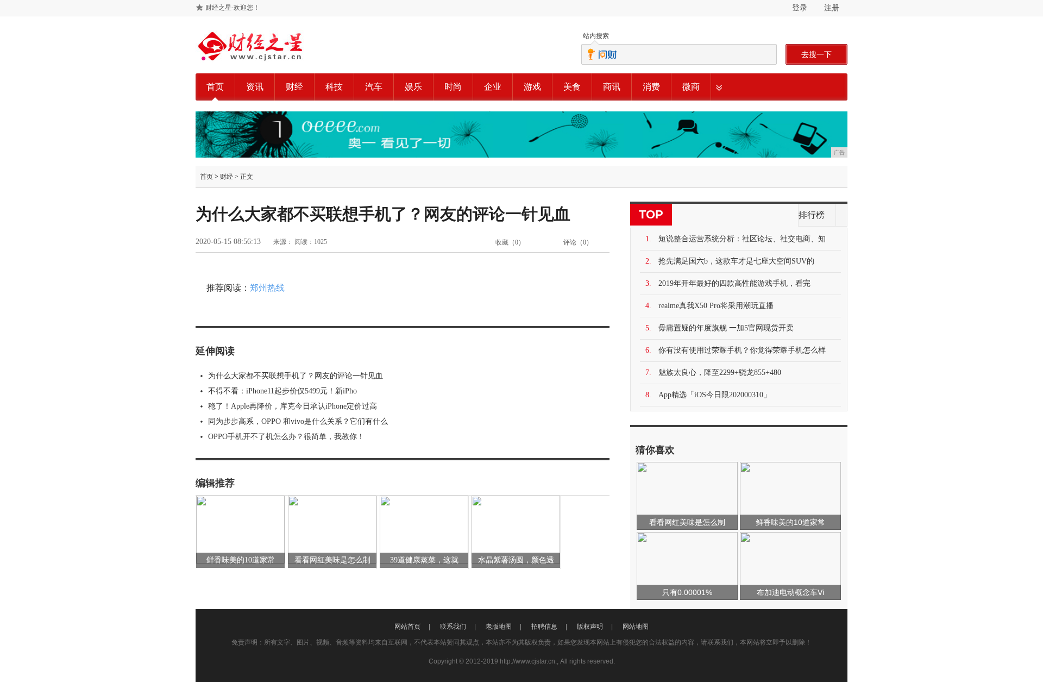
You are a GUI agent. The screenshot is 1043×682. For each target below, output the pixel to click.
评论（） (578, 242)
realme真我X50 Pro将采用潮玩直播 (716, 306)
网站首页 (407, 626)
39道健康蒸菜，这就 (424, 560)
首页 (215, 86)
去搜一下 (816, 54)
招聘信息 (544, 626)
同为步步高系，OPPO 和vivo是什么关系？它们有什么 (298, 421)
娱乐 (413, 86)
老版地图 (499, 626)
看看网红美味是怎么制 (332, 560)
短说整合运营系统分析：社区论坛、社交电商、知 (742, 239)
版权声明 (590, 626)
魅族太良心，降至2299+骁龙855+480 (719, 372)
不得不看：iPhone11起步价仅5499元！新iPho (282, 391)
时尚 (453, 86)
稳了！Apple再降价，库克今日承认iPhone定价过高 (292, 406)
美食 (572, 86)
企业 (492, 86)
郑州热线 (267, 287)
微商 (691, 86)
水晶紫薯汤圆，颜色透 (516, 560)
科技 (334, 86)
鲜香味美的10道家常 (240, 560)
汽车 (373, 86)
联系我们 (453, 626)
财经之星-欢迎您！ (232, 7)
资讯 (254, 86)
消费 (651, 86)
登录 (799, 7)
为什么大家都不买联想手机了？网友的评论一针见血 (295, 376)
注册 (831, 7)
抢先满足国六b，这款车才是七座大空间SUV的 (736, 261)
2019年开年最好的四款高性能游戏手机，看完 (734, 283)
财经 (294, 86)
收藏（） (510, 242)
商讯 (611, 86)
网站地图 (636, 626)
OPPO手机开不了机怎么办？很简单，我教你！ (286, 437)
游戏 (532, 86)
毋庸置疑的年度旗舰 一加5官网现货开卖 (726, 328)
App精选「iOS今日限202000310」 (714, 395)
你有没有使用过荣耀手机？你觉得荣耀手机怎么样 (742, 350)
